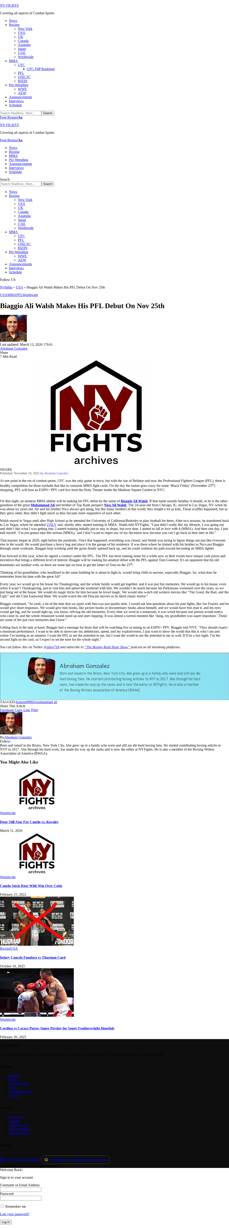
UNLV (52, 525)
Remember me (15, 1206)
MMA (11, 295)
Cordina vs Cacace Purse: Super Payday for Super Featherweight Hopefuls (57, 1028)
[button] (11, 117)
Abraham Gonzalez (14, 348)
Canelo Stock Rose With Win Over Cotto (31, 886)
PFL (19, 295)
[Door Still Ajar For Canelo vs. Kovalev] (37, 809)
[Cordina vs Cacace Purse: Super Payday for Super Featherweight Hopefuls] (37, 1015)
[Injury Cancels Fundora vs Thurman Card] (37, 944)
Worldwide (30, 295)
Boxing (5, 948)
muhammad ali (46, 702)
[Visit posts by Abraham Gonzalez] (13, 340)
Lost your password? (15, 1214)
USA (19, 287)
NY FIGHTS (9, 5)
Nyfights (6, 287)
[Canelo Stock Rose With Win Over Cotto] (37, 873)
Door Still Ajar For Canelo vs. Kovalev (29, 822)
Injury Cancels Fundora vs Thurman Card (33, 957)
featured (21, 702)
